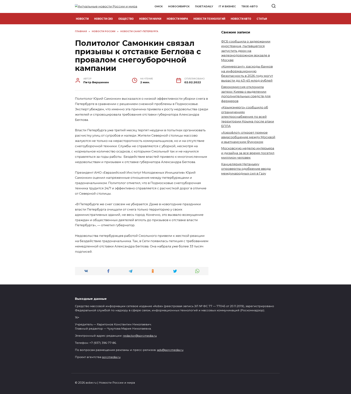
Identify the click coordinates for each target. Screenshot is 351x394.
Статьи (262, 18)
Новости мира (177, 18)
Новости (82, 18)
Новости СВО (103, 18)
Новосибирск (179, 6)
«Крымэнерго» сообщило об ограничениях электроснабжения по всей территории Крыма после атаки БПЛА (247, 117)
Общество (126, 18)
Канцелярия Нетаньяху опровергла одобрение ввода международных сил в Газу (246, 168)
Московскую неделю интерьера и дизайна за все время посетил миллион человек (247, 152)
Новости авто (241, 18)
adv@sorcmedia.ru (170, 350)
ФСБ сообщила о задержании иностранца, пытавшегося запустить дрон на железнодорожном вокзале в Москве (245, 51)
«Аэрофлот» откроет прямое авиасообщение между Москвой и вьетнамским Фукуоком (248, 137)
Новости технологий (209, 18)
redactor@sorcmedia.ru (140, 335)
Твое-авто (249, 6)
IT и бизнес (227, 6)
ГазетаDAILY (204, 6)
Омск (158, 6)
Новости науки (150, 18)
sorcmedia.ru (111, 357)
